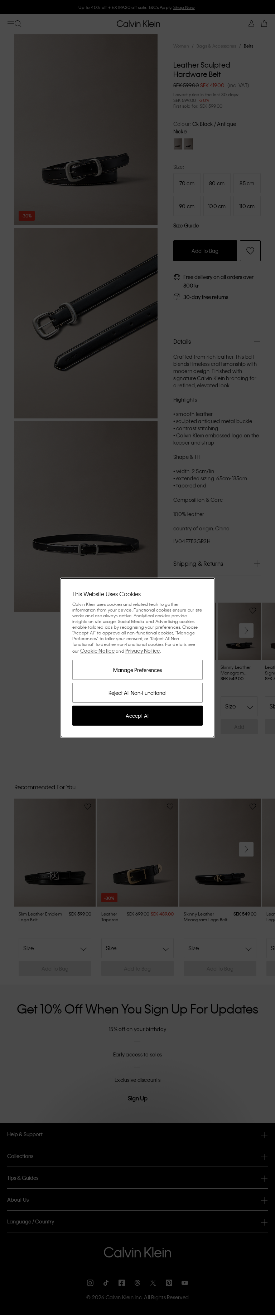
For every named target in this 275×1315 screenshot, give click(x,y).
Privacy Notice (142, 650)
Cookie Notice (97, 650)
